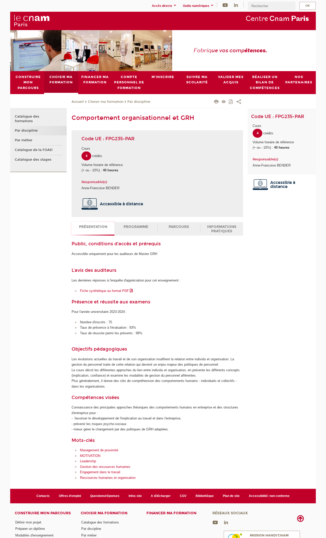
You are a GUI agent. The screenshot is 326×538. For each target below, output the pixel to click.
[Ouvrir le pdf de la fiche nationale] (231, 102)
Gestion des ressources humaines (105, 467)
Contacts (43, 496)
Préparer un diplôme (30, 529)
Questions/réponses (104, 496)
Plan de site (231, 496)
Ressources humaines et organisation (107, 478)
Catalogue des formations (27, 118)
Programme (136, 227)
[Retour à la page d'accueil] (31, 20)
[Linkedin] (236, 5)
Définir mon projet (28, 522)
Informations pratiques (221, 229)
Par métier (23, 140)
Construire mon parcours (43, 513)
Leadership (88, 461)
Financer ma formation (171, 513)
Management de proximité (99, 450)
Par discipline (138, 102)
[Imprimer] (216, 102)
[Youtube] (225, 5)
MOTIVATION (90, 456)
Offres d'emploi (70, 496)
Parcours (179, 227)
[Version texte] (224, 102)
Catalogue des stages (33, 160)
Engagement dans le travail (100, 472)
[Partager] (239, 102)
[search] (271, 6)
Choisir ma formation (105, 102)
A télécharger (161, 496)
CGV (183, 496)
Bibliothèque (205, 496)
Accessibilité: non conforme (269, 496)
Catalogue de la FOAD (33, 150)
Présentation (93, 227)
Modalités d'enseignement (34, 535)
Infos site (135, 496)
